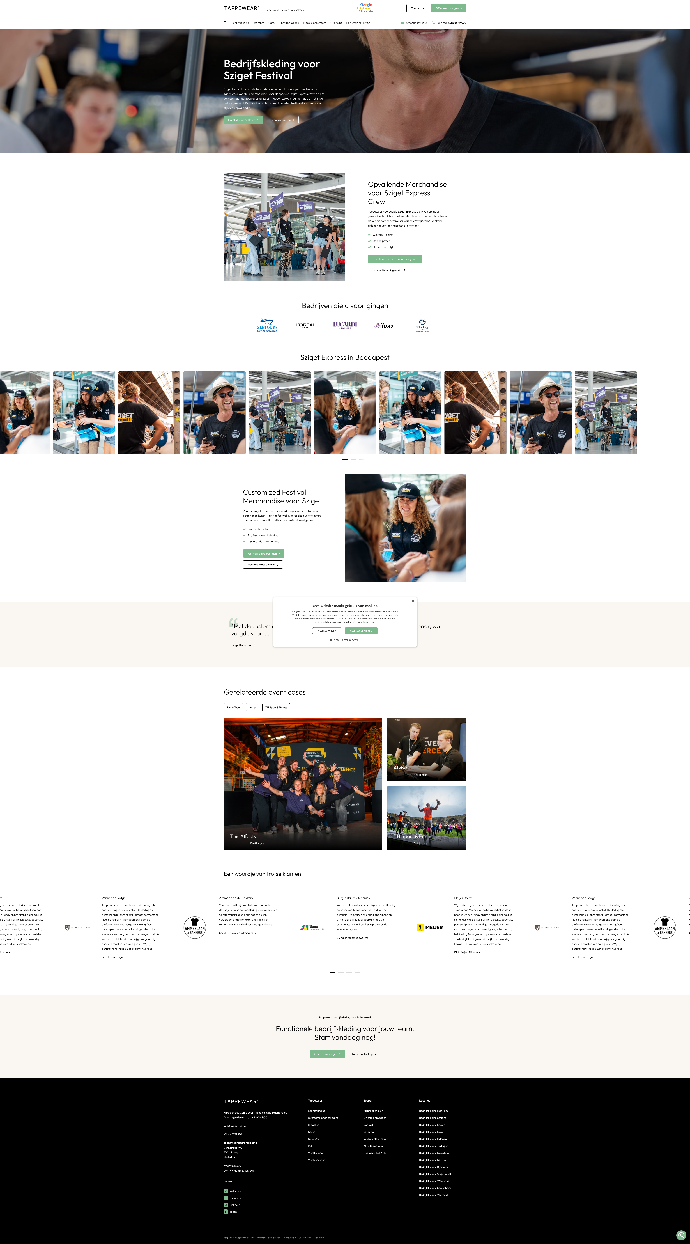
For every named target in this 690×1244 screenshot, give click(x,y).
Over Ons (336, 22)
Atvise (252, 707)
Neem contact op (280, 120)
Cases (271, 22)
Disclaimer (319, 1237)
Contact (416, 8)
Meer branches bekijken (261, 564)
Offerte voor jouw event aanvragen (393, 259)
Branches (258, 22)
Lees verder (369, 622)
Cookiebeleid (305, 1237)
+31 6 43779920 (233, 1134)
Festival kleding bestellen (262, 553)
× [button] (412, 601)
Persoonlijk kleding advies (387, 270)
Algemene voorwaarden (268, 1237)
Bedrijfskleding (240, 22)
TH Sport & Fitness (276, 707)
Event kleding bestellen (241, 120)
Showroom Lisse (289, 22)
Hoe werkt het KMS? (358, 22)
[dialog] (345, 622)
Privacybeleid (289, 1237)
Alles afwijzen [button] (327, 630)
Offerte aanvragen (447, 8)
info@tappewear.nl (235, 1126)
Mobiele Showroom (314, 22)
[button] (377, 8)
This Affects (233, 707)
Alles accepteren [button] (361, 630)
